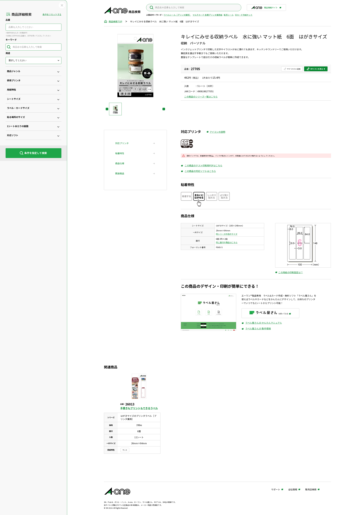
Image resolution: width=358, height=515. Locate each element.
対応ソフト (12, 135)
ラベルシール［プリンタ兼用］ (177, 14)
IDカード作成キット (244, 14)
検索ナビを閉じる (62, 5)
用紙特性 (11, 89)
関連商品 (119, 173)
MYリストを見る (314, 69)
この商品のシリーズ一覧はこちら (201, 96)
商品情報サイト (271, 8)
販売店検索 (310, 489)
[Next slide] (163, 109)
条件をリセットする (52, 14)
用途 (8, 53)
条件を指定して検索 (35, 153)
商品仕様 (119, 163)
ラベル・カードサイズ (18, 108)
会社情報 (292, 489)
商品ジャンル (13, 71)
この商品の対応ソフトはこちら (198, 171)
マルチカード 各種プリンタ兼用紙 (207, 14)
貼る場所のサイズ (16, 117)
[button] (115, 109)
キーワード (11, 39)
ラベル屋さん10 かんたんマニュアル (262, 323)
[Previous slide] (107, 109)
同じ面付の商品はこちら (226, 242)
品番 (8, 20)
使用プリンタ (13, 80)
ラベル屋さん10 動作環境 (256, 328)
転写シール (229, 14)
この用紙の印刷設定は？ (289, 272)
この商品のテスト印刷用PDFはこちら (201, 165)
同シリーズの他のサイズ (226, 234)
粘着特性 (119, 153)
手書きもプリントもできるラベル (139, 408)
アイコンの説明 (216, 132)
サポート (275, 489)
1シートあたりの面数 (17, 126)
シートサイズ (13, 98)
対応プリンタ (122, 143)
